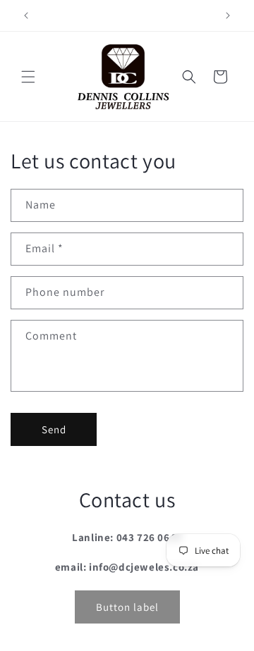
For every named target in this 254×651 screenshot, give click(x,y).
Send (54, 429)
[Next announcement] (227, 15)
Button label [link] (127, 607)
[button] (28, 76)
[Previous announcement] (26, 15)
